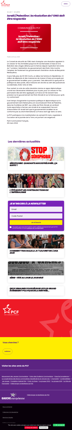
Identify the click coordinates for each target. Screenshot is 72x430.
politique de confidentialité (35, 228)
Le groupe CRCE (44, 381)
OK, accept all (59, 425)
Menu (66, 4)
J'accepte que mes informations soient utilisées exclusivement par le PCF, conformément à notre (35, 227)
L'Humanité (55, 379)
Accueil (9, 12)
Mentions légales (8, 417)
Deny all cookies (31, 427)
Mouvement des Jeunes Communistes (15, 376)
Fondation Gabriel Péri (18, 381)
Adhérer (7, 351)
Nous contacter (7, 407)
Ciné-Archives (33, 381)
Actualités (17, 12)
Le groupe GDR (57, 381)
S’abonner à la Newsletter (10, 412)
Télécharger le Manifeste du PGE (22, 384)
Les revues (6, 381)
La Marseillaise (65, 379)
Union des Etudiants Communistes (41, 376)
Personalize (43, 427)
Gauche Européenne (62, 376)
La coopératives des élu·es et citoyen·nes (26, 379)
